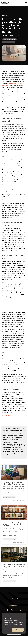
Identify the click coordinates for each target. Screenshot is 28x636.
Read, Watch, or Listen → (19, 500)
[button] (26, 2)
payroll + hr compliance (9, 497)
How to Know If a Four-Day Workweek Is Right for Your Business (12, 524)
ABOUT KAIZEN (13, 592)
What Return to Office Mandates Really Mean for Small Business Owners (14, 566)
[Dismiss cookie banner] (23, 616)
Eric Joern (5, 36)
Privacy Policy (7, 626)
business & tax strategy (9, 42)
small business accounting (9, 39)
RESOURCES (13, 605)
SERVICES (13, 598)
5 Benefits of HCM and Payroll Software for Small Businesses (13, 483)
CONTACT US (6, 416)
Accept (17, 629)
